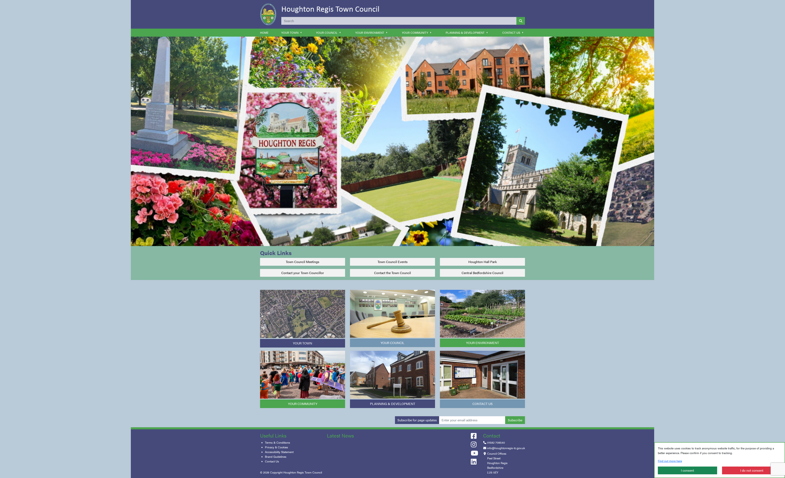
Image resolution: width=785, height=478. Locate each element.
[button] (300, 33)
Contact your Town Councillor (302, 272)
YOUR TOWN (302, 343)
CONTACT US (482, 403)
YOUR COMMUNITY (302, 403)
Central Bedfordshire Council (482, 272)
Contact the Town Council (392, 272)
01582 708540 (496, 442)
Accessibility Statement (279, 452)
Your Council (327, 32)
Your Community (415, 32)
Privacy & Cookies (276, 447)
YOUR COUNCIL (392, 342)
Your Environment (369, 32)
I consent (687, 470)
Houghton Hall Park (482, 261)
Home (264, 32)
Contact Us (511, 32)
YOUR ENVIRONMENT (482, 342)
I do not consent (751, 470)
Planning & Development (465, 32)
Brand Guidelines (275, 456)
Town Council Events (393, 261)
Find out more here (670, 461)
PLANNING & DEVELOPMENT (392, 403)
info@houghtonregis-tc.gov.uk (506, 448)
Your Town (289, 32)
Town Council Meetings (302, 261)
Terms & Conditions (277, 442)
